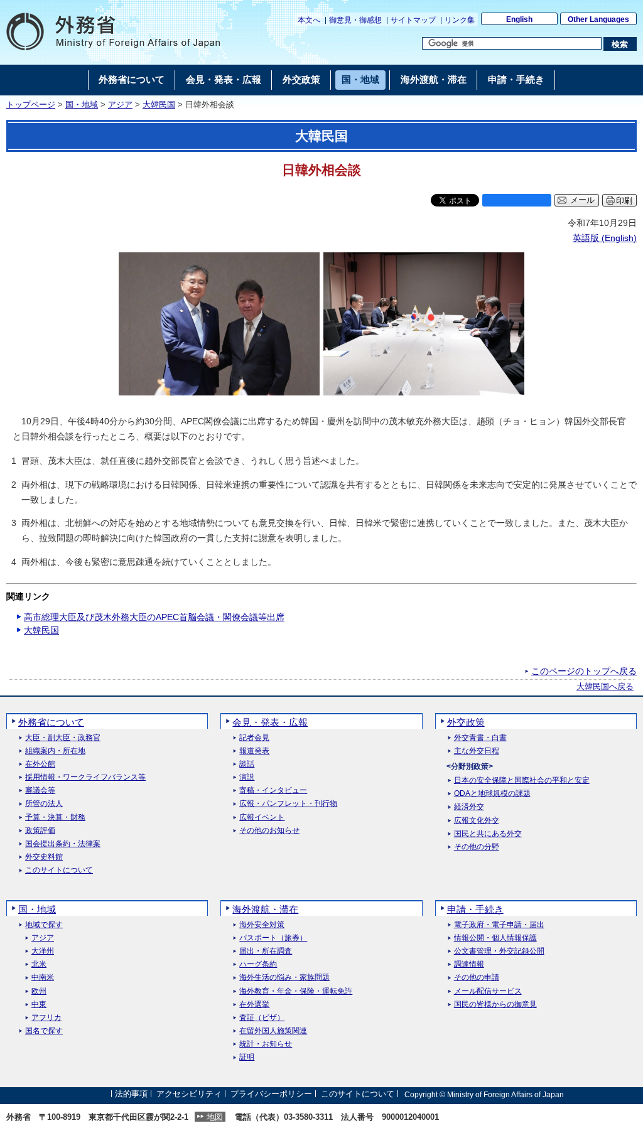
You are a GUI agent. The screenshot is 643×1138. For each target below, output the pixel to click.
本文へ (309, 20)
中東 (38, 1005)
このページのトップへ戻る (584, 671)
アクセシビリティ (189, 1094)
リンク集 (460, 20)
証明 (246, 1057)
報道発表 (254, 751)
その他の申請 (476, 978)
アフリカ (46, 1018)
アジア (120, 104)
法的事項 (131, 1094)
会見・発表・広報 (270, 722)
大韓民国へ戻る (605, 686)
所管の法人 (44, 804)
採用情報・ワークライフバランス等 (85, 777)
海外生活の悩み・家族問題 (284, 978)
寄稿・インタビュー (273, 790)
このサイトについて (59, 870)
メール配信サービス (488, 991)
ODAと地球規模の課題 (492, 794)
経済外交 (469, 807)
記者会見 (254, 738)
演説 (246, 777)
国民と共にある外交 (488, 834)
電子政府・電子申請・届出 (499, 925)
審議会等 (40, 790)
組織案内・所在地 (55, 751)
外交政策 (466, 722)
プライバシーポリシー (271, 1094)
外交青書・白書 (480, 738)
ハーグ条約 (258, 964)
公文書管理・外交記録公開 (499, 951)
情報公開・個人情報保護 (495, 938)
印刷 (624, 200)
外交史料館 (44, 857)
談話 (246, 764)
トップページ (30, 104)
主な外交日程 (476, 751)
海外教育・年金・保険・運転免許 (295, 991)
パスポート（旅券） (273, 938)
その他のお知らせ (269, 831)
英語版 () (605, 238)
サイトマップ (413, 20)
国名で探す (44, 1031)
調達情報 (469, 964)
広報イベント (261, 817)
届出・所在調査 (265, 951)
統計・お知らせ (265, 1044)
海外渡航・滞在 (265, 909)
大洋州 (42, 951)
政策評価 (40, 831)
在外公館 (40, 764)
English (519, 19)
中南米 (42, 978)
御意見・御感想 (355, 20)
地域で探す (44, 925)
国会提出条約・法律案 (62, 844)
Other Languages (598, 19)
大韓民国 (159, 104)
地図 (215, 1117)
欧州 (38, 991)
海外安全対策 (261, 925)
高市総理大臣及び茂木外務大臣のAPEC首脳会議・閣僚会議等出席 (154, 617)
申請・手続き (475, 909)
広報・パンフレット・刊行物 (288, 804)
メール (582, 200)
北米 (38, 964)
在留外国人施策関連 (273, 1031)
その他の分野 (476, 847)
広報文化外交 (476, 821)
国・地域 (81, 104)
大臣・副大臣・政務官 (62, 738)
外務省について (51, 722)
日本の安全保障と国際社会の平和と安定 (522, 780)
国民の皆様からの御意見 (495, 1005)
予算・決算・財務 (55, 817)
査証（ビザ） (261, 1018)
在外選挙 (254, 1005)
